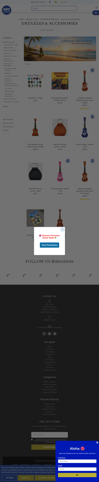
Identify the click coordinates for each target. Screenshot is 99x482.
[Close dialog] (62, 229)
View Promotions (49, 245)
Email (60, 466)
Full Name (61, 458)
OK (77, 475)
